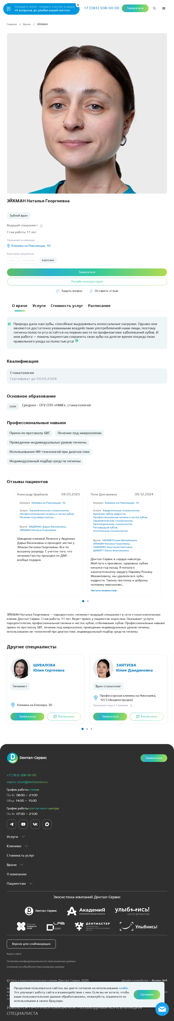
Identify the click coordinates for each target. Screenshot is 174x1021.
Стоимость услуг (20, 855)
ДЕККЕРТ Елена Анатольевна (111, 550)
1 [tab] (83, 601)
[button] (41, 225)
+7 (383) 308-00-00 (21, 775)
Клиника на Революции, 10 (48, 503)
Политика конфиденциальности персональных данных (41, 961)
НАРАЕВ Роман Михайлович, (120, 540)
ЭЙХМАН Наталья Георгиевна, (111, 544)
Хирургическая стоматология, (121, 510)
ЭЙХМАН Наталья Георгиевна (38, 530)
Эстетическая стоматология (110, 531)
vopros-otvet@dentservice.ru (27, 782)
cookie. (123, 988)
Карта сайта (14, 954)
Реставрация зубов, (105, 527)
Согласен (146, 994)
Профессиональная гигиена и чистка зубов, (47, 514)
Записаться (154, 758)
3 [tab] (91, 729)
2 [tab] (87, 601)
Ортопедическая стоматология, (113, 524)
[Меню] (163, 8)
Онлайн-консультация (87, 281)
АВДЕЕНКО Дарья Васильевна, (47, 527)
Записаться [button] (135, 8)
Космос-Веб (159, 980)
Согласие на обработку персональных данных (35, 967)
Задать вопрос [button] (72, 290)
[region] (87, 308)
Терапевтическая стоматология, (49, 510)
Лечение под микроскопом (37, 517)
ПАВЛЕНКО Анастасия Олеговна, (113, 547)
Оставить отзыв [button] (106, 290)
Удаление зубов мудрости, (109, 514)
